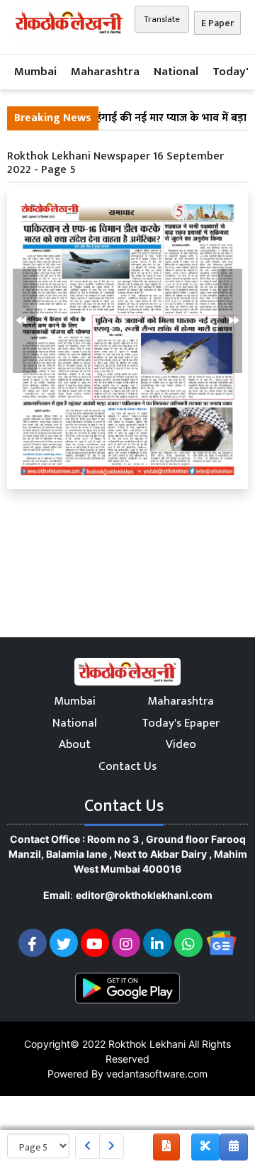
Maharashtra (105, 72)
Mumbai (35, 72)
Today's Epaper (181, 723)
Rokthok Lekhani (147, 1044)
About (75, 744)
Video (181, 744)
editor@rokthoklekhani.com (144, 895)
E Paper (217, 23)
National (176, 72)
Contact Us (127, 766)
